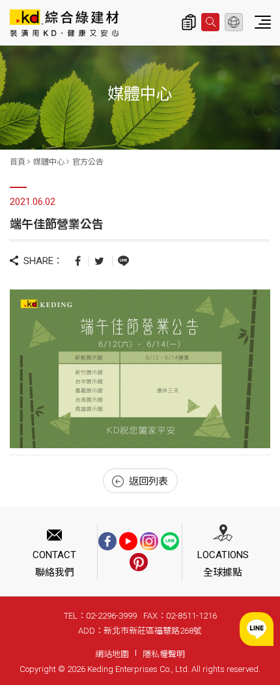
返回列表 (148, 481)
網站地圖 (112, 654)
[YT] (128, 541)
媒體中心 (48, 162)
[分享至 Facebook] (78, 260)
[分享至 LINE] (123, 260)
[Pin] (139, 562)
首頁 (17, 162)
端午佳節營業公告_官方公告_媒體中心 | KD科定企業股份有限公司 (64, 23)
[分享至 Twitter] (99, 260)
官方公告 (88, 162)
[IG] (149, 541)
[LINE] (170, 541)
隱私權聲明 (164, 654)
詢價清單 (189, 22)
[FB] (107, 541)
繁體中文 (234, 22)
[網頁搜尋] (210, 22)
